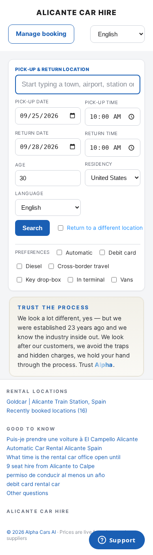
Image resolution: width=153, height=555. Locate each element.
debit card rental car (33, 484)
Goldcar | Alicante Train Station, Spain (56, 401)
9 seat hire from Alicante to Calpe (51, 466)
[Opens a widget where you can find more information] (117, 541)
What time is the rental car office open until (63, 457)
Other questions (27, 493)
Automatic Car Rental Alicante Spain (54, 448)
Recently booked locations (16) (47, 410)
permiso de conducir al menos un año (56, 475)
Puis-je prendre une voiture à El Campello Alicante (72, 439)
